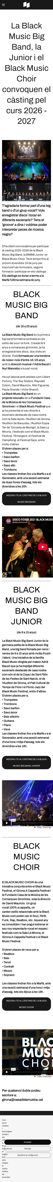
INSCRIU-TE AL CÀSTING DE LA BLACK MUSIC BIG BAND (26, 498)
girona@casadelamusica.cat (22, 1099)
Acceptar (28, 1142)
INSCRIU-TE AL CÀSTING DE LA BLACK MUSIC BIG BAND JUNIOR (26, 762)
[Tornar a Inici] (26, 5)
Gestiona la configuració (27, 1155)
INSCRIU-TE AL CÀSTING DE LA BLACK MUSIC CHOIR (26, 1004)
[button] (3, 5)
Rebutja (27, 1149)
